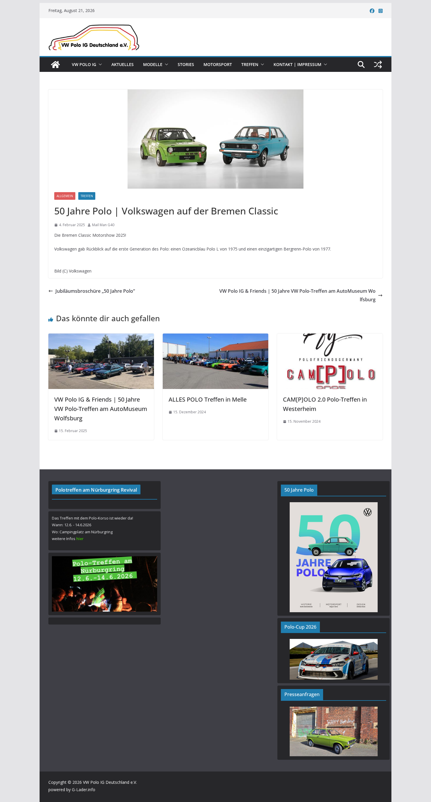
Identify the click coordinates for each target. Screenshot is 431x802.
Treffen (249, 64)
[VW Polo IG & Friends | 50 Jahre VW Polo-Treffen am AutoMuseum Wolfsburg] (101, 337)
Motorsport (217, 64)
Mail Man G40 (103, 224)
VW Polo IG (84, 64)
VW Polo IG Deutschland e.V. (110, 782)
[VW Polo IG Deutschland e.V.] (55, 64)
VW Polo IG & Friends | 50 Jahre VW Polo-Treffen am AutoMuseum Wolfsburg (297, 295)
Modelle (152, 64)
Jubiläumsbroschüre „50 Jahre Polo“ (95, 291)
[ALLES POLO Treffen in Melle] (215, 337)
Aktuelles (122, 64)
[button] (99, 64)
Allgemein (65, 196)
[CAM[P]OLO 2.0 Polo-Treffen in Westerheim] (330, 337)
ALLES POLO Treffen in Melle (208, 399)
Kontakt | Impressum (297, 64)
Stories (186, 64)
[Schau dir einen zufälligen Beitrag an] (378, 64)
